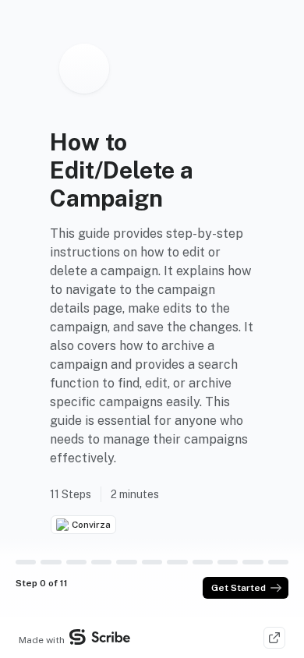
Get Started (238, 587)
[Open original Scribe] (274, 638)
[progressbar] (26, 562)
